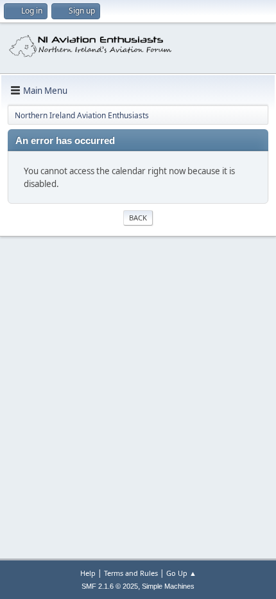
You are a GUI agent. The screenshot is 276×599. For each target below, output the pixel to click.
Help (88, 573)
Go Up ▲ (181, 573)
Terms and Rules (131, 573)
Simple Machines (168, 586)
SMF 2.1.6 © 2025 (110, 586)
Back (138, 217)
